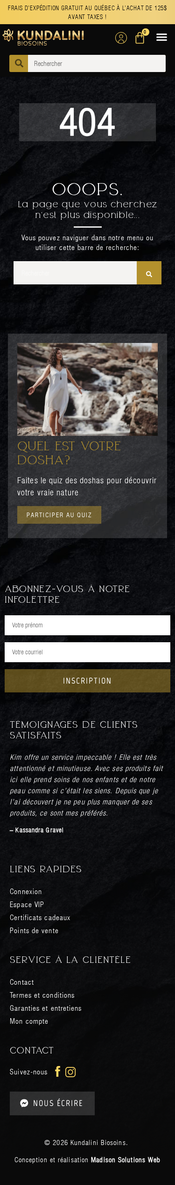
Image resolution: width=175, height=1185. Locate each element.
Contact (22, 981)
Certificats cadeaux (40, 917)
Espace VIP (27, 904)
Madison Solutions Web (126, 1159)
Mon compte (29, 1020)
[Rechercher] (149, 272)
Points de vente (34, 930)
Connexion (26, 891)
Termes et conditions (42, 994)
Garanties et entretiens (46, 1007)
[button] (162, 37)
